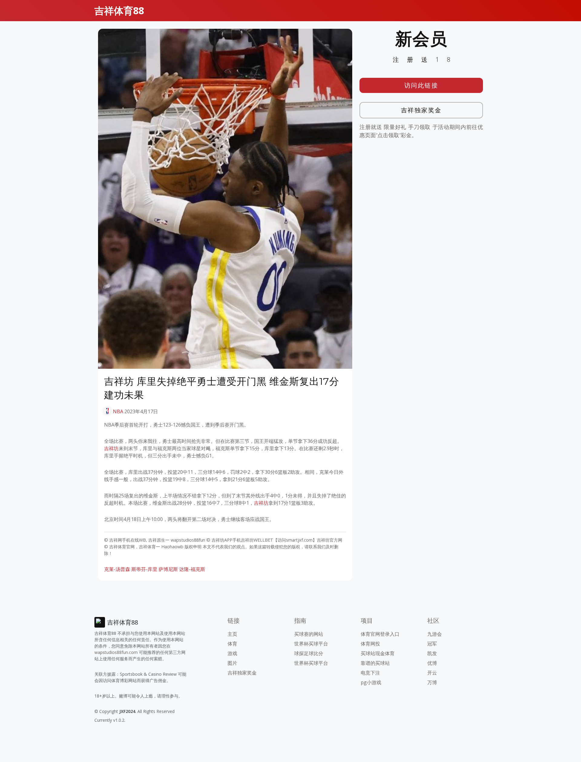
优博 (432, 663)
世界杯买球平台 (311, 643)
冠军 (432, 643)
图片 (232, 663)
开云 (432, 672)
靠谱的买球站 (375, 663)
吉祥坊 (111, 448)
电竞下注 (370, 672)
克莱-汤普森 (117, 569)
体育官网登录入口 (380, 634)
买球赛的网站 (308, 634)
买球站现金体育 (378, 653)
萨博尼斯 (168, 569)
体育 (232, 643)
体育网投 (370, 643)
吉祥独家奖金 (421, 110)
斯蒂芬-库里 (144, 569)
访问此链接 (421, 85)
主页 (232, 634)
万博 (432, 682)
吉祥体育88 (119, 10)
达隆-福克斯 (192, 569)
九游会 (434, 634)
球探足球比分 (308, 653)
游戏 (232, 653)
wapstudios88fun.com (116, 652)
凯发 (432, 653)
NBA (118, 411)
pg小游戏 (371, 682)
